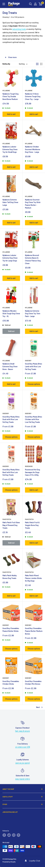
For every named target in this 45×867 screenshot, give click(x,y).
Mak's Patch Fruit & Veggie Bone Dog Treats (32, 525)
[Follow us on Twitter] (9, 835)
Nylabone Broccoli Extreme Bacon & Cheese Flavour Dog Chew (33, 259)
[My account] (35, 4)
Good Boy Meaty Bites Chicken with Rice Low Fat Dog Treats (33, 419)
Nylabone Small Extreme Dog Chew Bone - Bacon (10, 366)
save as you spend (22, 763)
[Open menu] (3, 4)
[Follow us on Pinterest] (18, 835)
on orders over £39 (22, 747)
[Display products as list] (41, 64)
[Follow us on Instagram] (14, 835)
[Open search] (30, 4)
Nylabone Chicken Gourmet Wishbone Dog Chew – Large (32, 149)
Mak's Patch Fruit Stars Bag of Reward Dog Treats (11, 525)
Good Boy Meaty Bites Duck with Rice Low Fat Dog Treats (11, 419)
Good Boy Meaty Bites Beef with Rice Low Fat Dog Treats (11, 472)
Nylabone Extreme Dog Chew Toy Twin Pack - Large (32, 313)
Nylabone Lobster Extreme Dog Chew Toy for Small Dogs (10, 149)
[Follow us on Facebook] (4, 835)
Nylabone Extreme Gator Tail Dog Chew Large (10, 202)
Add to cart (11, 114)
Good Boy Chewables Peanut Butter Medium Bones (33, 631)
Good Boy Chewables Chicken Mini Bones (33, 682)
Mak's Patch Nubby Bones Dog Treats (9, 576)
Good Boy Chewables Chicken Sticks (10, 682)
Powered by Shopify (9, 862)
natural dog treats (19, 29)
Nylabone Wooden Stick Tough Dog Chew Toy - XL (11, 313)
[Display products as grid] (37, 64)
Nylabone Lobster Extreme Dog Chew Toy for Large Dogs (10, 258)
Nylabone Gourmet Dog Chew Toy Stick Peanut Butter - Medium (32, 204)
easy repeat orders (22, 779)
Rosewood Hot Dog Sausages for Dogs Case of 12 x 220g (32, 472)
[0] (40, 3)
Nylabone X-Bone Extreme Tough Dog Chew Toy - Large (32, 96)
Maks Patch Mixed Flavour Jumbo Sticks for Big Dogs (33, 578)
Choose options (34, 384)
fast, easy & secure (22, 731)
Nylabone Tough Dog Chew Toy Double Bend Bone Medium (10, 96)
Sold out (11, 331)
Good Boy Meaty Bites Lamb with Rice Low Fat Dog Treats (33, 366)
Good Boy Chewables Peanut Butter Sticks (10, 629)
